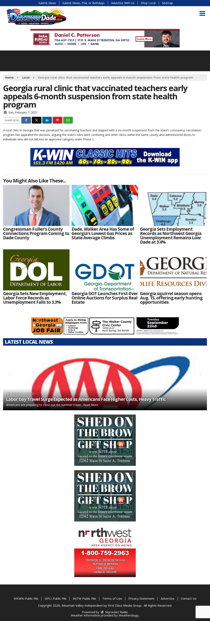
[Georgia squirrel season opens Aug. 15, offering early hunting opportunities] (173, 269)
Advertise (168, 598)
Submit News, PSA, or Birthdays (83, 3)
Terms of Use (112, 598)
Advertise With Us (123, 3)
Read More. (91, 405)
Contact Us (188, 598)
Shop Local (148, 3)
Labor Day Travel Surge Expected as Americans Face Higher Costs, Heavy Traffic (86, 399)
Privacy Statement (141, 598)
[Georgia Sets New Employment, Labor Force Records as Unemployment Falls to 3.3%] (36, 269)
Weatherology (129, 615)
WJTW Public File (84, 598)
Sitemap (167, 3)
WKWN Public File (26, 598)
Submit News (47, 3)
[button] (202, 13)
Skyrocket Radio (116, 612)
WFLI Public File (55, 598)
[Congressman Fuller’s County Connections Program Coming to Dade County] (36, 205)
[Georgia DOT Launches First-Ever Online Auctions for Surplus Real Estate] (105, 269)
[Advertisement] (105, 38)
